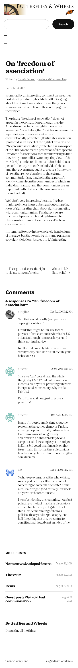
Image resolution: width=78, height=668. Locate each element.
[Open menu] (6, 35)
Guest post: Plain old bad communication (25, 599)
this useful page (52, 107)
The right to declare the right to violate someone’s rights (25, 270)
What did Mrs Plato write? (60, 270)
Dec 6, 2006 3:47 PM (62, 415)
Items (10, 586)
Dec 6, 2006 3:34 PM (62, 368)
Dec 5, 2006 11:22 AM (61, 311)
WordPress (67, 661)
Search (63, 24)
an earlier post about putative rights (38, 97)
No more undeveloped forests (28, 563)
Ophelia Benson (26, 79)
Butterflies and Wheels (26, 622)
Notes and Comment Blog (52, 79)
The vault (13, 575)
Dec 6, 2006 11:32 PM (61, 469)
